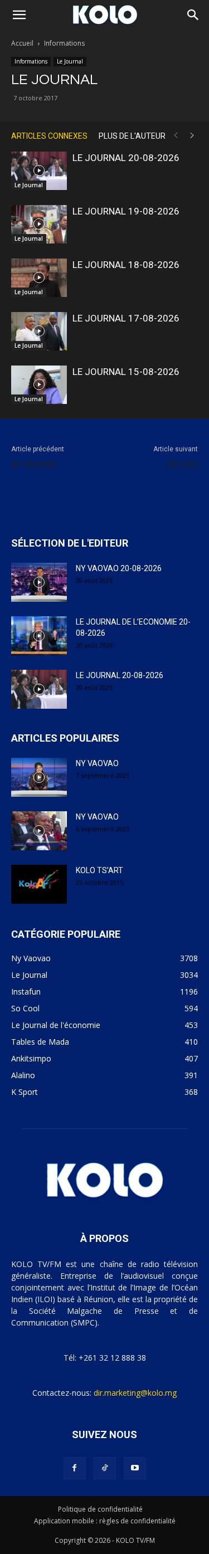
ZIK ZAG (182, 465)
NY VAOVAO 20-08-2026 (119, 568)
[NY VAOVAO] (39, 777)
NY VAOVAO (33, 465)
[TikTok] (105, 1468)
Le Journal (70, 61)
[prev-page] (175, 136)
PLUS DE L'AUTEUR (132, 135)
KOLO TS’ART (99, 870)
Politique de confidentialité (100, 1509)
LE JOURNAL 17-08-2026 (125, 318)
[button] (19, 15)
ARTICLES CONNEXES (49, 135)
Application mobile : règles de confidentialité (105, 1521)
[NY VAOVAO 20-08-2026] (39, 582)
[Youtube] (135, 1468)
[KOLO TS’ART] (39, 884)
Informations (64, 43)
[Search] (193, 15)
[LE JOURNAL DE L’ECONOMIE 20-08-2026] (39, 635)
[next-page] (192, 136)
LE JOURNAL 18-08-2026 (125, 264)
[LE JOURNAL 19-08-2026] (39, 224)
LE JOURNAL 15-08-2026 (125, 371)
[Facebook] (75, 1468)
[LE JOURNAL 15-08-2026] (39, 385)
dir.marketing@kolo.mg (135, 1392)
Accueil (22, 43)
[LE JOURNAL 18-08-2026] (39, 278)
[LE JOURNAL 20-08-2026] (39, 171)
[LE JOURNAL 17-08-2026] (39, 331)
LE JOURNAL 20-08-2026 (125, 157)
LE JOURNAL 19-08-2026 (125, 211)
